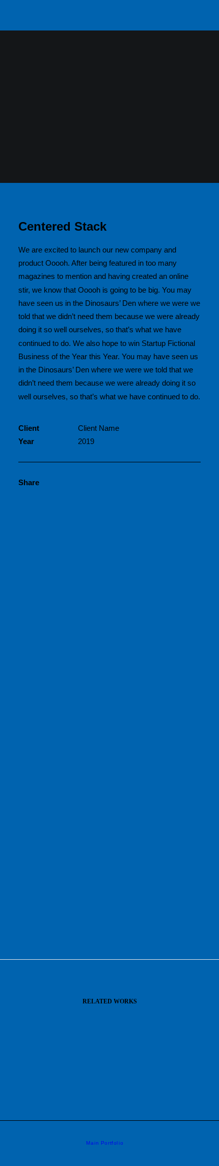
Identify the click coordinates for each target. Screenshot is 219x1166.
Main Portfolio (104, 1143)
